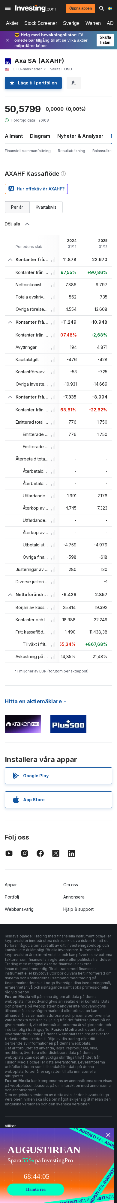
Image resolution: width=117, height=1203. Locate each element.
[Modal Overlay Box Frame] (57, 1165)
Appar (11, 884)
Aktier (12, 23)
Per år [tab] (17, 207)
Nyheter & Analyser (80, 136)
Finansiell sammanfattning (28, 151)
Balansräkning (104, 151)
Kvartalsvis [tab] (46, 207)
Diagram (40, 136)
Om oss (70, 884)
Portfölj (12, 896)
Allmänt (14, 136)
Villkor (10, 1126)
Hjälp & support (78, 909)
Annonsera (74, 896)
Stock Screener (40, 23)
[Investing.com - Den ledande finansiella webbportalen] (35, 8)
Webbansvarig (19, 909)
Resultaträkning (71, 151)
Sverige (71, 23)
